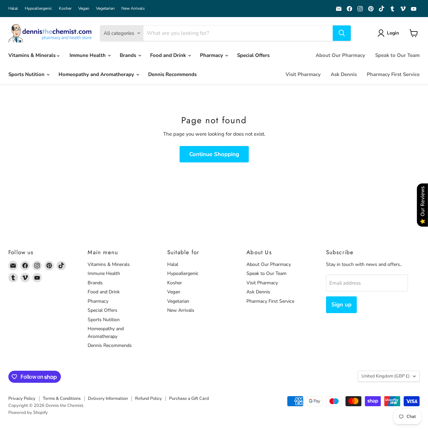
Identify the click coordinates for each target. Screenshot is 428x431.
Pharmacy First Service (393, 74)
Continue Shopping (214, 154)
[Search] (342, 33)
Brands (128, 55)
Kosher (65, 8)
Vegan (83, 8)
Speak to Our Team (397, 55)
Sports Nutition (27, 74)
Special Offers (253, 55)
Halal (13, 8)
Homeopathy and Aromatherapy (97, 74)
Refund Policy (148, 399)
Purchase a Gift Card (189, 399)
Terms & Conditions (62, 399)
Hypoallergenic (38, 8)
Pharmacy (212, 55)
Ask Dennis (344, 74)
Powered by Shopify (28, 413)
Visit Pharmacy (303, 74)
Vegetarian (105, 8)
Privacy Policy (21, 399)
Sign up (341, 304)
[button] (389, 33)
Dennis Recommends (172, 74)
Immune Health (88, 55)
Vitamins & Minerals (32, 55)
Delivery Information (108, 399)
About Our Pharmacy (340, 55)
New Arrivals (133, 8)
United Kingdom (385, 376)
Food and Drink (168, 55)
